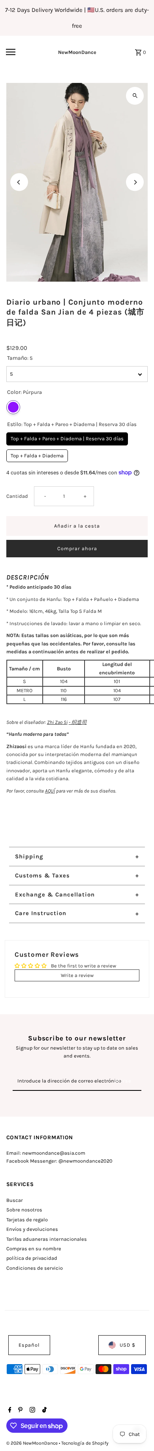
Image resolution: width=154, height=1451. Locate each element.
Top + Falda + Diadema (37, 454)
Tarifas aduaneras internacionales (46, 1239)
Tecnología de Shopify (85, 1443)
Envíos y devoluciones (32, 1229)
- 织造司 (78, 722)
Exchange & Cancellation (55, 894)
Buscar (14, 1200)
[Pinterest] (19, 1410)
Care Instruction (40, 913)
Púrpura (13, 407)
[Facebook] (8, 1410)
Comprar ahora (77, 548)
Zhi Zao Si (57, 722)
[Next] (135, 182)
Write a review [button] (77, 975)
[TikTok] (43, 1410)
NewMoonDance (77, 52)
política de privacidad (31, 1258)
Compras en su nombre (33, 1248)
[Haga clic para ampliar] (135, 96)
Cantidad (17, 496)
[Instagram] (31, 1410)
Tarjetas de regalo (27, 1220)
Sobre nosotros (24, 1210)
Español (29, 1345)
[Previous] (19, 182)
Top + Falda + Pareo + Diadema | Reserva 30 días (67, 436)
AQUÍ (50, 791)
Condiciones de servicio (34, 1268)
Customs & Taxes (42, 875)
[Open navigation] (19, 52)
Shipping (29, 856)
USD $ (127, 1345)
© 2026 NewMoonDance (32, 1443)
